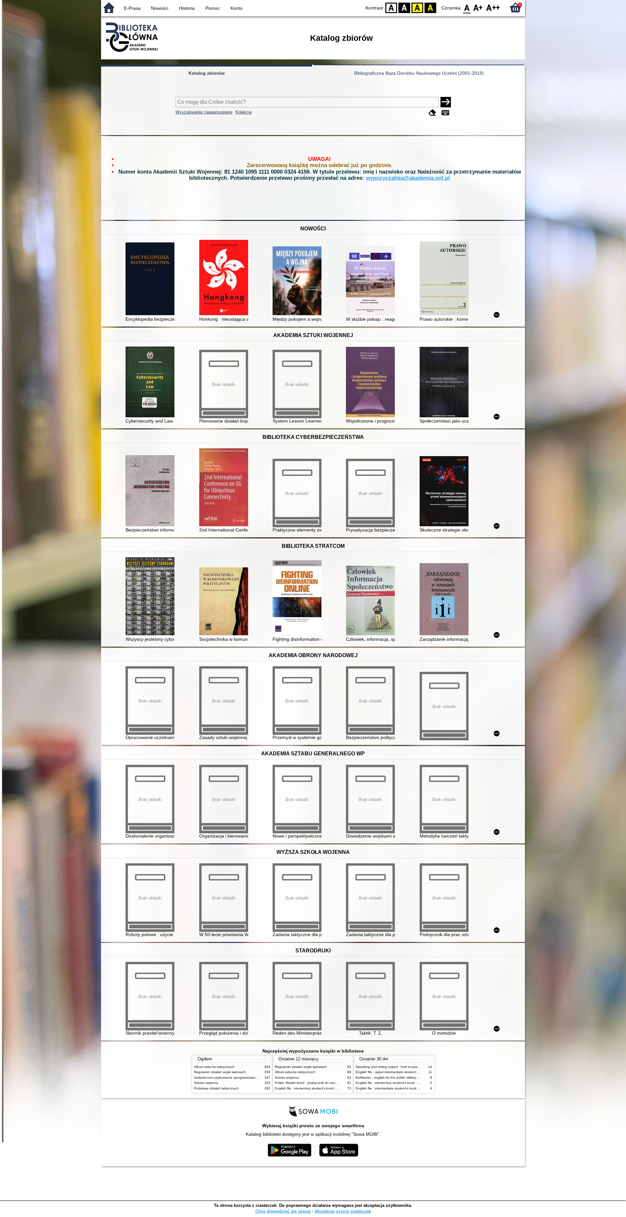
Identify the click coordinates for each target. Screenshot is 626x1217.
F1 (478, 7)
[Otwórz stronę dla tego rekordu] (152, 279)
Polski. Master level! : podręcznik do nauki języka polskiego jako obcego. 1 (331, 1083)
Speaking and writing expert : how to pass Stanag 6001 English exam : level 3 (415, 1067)
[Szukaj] (445, 102)
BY (430, 7)
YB (417, 7)
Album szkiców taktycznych (214, 1067)
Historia (187, 8)
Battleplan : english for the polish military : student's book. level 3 (404, 1077)
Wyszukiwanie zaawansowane (203, 112)
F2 (493, 7)
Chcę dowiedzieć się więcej (283, 1211)
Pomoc (212, 8)
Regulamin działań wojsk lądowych (220, 1072)
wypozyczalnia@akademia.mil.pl (408, 178)
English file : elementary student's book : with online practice (320, 1088)
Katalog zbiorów (206, 73)
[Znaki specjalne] (445, 113)
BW (404, 7)
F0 (467, 7)
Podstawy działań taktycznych (216, 1088)
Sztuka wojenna (206, 1083)
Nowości (159, 8)
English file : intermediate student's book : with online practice (402, 1088)
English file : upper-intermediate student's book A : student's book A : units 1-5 (414, 1072)
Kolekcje (243, 112)
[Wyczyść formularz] (432, 113)
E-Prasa (132, 8)
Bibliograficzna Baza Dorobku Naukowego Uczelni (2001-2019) (419, 73)
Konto (237, 8)
